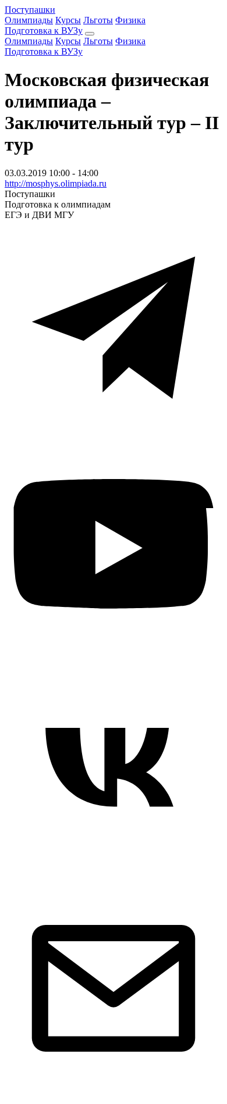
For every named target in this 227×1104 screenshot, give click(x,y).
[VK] (113, 874)
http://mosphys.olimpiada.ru (56, 183)
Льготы (98, 20)
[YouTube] (113, 654)
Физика (130, 20)
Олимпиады (29, 20)
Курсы (68, 20)
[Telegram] (113, 435)
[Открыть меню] (89, 33)
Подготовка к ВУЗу (44, 30)
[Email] (113, 1094)
